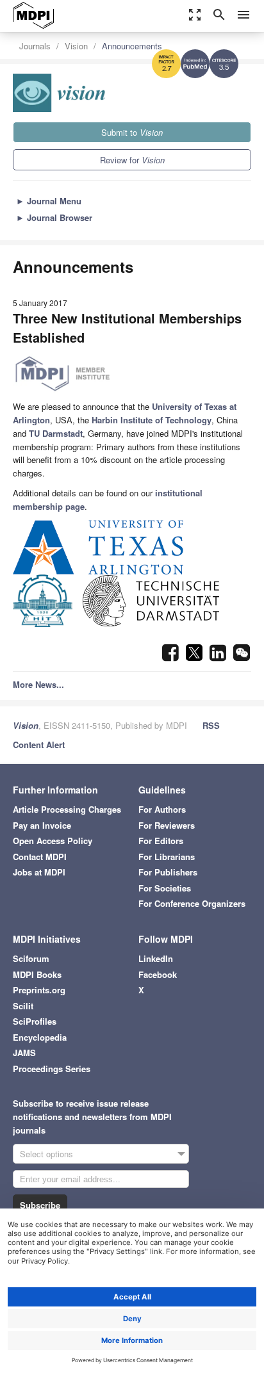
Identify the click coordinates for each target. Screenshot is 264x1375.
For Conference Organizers (191, 903)
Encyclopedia (40, 1037)
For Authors (162, 809)
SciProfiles (34, 1021)
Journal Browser (54, 217)
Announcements (132, 46)
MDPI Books (37, 974)
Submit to (132, 132)
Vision (76, 46)
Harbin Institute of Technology (151, 420)
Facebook (157, 974)
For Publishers (167, 872)
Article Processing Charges (67, 809)
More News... (38, 684)
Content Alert (39, 744)
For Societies (164, 888)
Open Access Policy (52, 840)
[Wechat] (241, 656)
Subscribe (40, 1205)
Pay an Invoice (42, 825)
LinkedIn (155, 958)
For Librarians (166, 856)
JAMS (24, 1052)
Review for (132, 160)
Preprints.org (39, 990)
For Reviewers (166, 825)
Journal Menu (48, 201)
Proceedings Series (51, 1068)
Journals (35, 46)
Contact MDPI (40, 856)
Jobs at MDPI (39, 872)
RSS (211, 725)
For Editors (160, 840)
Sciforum (31, 958)
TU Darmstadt (56, 433)
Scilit (23, 1006)
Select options (46, 1154)
